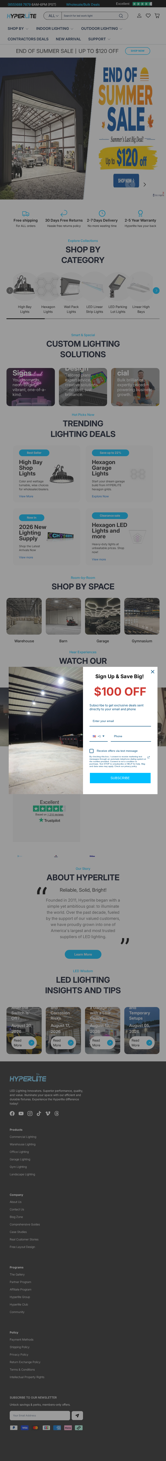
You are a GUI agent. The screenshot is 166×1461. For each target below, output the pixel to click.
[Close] (152, 672)
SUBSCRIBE (120, 778)
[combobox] (98, 736)
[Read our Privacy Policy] (148, 757)
